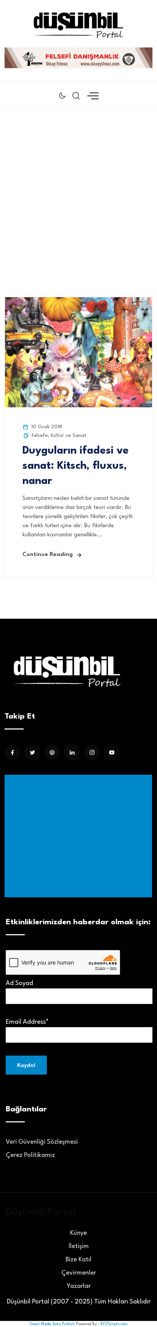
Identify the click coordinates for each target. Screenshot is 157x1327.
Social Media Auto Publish (52, 1324)
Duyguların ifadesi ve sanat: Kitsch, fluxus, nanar (75, 466)
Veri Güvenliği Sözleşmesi (42, 1142)
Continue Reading (47, 555)
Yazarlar (79, 1286)
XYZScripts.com (114, 1324)
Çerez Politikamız (30, 1155)
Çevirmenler (78, 1273)
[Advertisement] (78, 192)
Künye (78, 1233)
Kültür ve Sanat (69, 435)
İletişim (79, 1246)
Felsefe (40, 435)
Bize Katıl (78, 1259)
